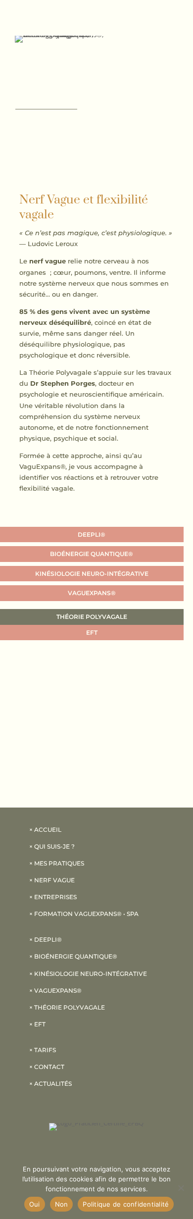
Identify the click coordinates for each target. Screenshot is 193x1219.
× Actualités (50, 1083)
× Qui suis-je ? (52, 846)
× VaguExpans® (55, 990)
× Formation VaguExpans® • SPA (84, 913)
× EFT (37, 1024)
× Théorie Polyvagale (67, 1007)
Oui (34, 1204)
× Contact (46, 1066)
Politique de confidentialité (126, 1204)
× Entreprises (53, 897)
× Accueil (45, 829)
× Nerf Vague (52, 880)
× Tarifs (42, 1050)
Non (61, 1204)
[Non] (181, 1188)
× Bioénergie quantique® (73, 956)
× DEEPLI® (45, 939)
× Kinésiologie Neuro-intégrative (88, 973)
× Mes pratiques (56, 863)
